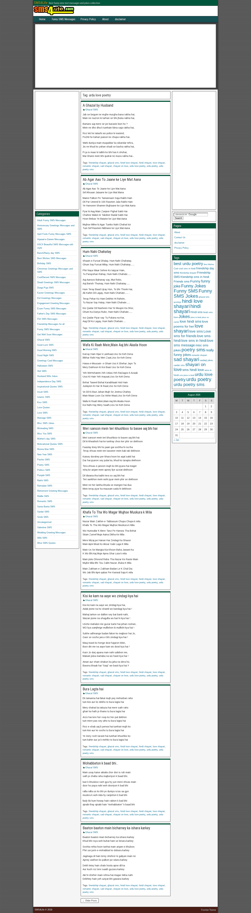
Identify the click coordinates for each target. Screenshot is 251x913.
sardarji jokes (206, 360)
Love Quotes (43, 407)
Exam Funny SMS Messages (51, 308)
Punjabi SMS (43, 475)
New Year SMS (44, 454)
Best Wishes (209, 264)
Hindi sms (196, 312)
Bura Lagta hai (93, 689)
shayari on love (120, 166)
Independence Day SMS (49, 381)
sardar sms (179, 365)
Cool (176, 268)
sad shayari (106, 166)
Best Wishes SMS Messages (51, 258)
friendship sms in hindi (194, 277)
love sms (196, 331)
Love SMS (42, 412)
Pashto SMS (43, 459)
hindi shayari (145, 162)
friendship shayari (97, 162)
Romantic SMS (44, 501)
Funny (195, 281)
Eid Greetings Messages (49, 298)
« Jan (176, 440)
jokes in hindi (196, 317)
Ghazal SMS (91, 109)
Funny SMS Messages (63, 19)
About (105, 19)
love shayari (159, 162)
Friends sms (182, 281)
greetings (177, 302)
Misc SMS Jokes (45, 423)
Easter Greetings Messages (51, 293)
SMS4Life (40, 3)
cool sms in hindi (187, 268)
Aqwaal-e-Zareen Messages (51, 239)
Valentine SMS (44, 527)
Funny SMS (186, 291)
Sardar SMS (43, 511)
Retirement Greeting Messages (52, 491)
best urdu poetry (188, 263)
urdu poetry (152, 166)
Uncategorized (44, 522)
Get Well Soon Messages (49, 334)
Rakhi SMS (42, 480)
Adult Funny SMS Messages (51, 220)
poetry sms (193, 349)
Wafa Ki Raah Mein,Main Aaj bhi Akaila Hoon (115, 345)
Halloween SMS (45, 365)
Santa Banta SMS (46, 506)
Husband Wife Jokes (47, 376)
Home (42, 19)
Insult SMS (42, 392)
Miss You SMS (44, 433)
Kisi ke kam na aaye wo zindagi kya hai (110, 596)
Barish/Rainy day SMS (48, 253)
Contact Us (179, 237)
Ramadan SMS (44, 485)
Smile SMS (42, 517)
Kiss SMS (42, 402)
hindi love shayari (129, 162)
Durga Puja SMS (45, 287)
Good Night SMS (45, 355)
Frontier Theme (208, 909)
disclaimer (120, 19)
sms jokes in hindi (186, 375)
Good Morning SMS (47, 350)
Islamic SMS (43, 397)
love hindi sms (190, 321)
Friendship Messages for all (51, 324)
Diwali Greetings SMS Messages (53, 282)
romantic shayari (91, 166)
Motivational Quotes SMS (50, 444)
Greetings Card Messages (50, 360)
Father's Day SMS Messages (51, 313)
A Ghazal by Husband (98, 105)
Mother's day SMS (46, 438)
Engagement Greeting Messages (53, 303)
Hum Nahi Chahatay (97, 251)
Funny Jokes (193, 285)
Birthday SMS (44, 263)
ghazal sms (113, 162)
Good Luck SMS (45, 345)
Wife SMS (42, 538)
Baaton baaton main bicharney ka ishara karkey (116, 828)
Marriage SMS (44, 418)
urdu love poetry (137, 166)
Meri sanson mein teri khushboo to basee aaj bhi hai (120, 428)
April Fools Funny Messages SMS (54, 234)
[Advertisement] (125, 57)
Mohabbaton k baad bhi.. (100, 763)
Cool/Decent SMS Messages (51, 277)
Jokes (184, 316)
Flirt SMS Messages (47, 319)
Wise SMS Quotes (46, 543)
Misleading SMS (45, 428)
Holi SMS (42, 371)
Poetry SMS (43, 465)
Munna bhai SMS (45, 449)
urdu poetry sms (189, 384)
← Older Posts (89, 900)
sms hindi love (193, 370)
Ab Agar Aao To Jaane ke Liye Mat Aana (112, 179)
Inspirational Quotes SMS (50, 386)
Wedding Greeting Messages (51, 532)
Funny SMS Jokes (193, 293)
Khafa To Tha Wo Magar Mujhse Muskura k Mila (117, 512)
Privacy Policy (88, 19)
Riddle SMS (43, 496)
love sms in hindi (193, 340)
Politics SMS (43, 470)
